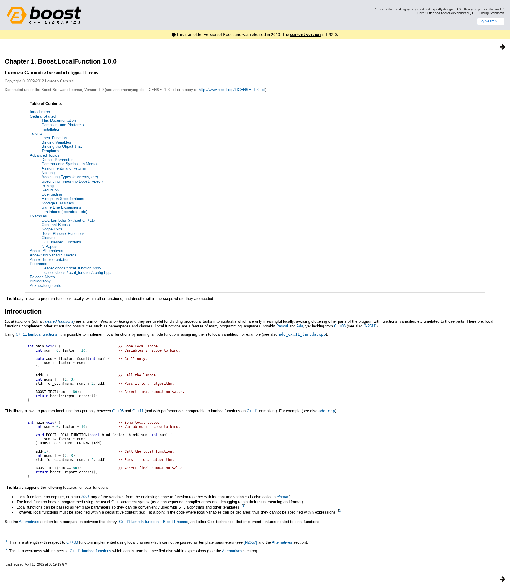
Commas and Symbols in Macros (70, 164)
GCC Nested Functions (61, 242)
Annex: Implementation (49, 259)
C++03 (340, 326)
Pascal (282, 326)
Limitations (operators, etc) (64, 211)
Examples (38, 216)
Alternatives (29, 521)
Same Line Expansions (61, 207)
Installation (51, 129)
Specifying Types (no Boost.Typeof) (72, 181)
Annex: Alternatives (46, 250)
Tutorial (36, 133)
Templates (50, 151)
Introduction (40, 112)
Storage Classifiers (58, 203)
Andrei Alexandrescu (455, 13)
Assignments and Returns (64, 168)
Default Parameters (58, 159)
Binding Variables (56, 142)
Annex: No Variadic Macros (53, 255)
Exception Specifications (63, 198)
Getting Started (43, 116)
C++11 (137, 411)
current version (305, 34)
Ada (299, 326)
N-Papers (50, 246)
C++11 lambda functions (36, 334)
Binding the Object (62, 146)
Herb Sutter (425, 13)
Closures (49, 237)
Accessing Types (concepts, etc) (70, 177)
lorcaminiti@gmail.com (71, 73)
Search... (492, 21)
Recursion (50, 190)
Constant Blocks (56, 224)
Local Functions (55, 138)
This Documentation (59, 120)
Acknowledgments (45, 285)
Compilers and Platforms (63, 125)
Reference (38, 263)
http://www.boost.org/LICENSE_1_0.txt (232, 89)
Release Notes (42, 277)
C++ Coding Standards (488, 13)
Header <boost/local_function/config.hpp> (77, 272)
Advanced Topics (44, 155)
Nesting (48, 172)
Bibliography (40, 281)
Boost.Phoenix (175, 521)
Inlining (48, 185)
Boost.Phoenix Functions (63, 233)
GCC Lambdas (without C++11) (68, 220)
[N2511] (370, 326)
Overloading (52, 194)
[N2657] (250, 542)
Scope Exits (52, 229)
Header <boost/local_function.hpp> (71, 268)
